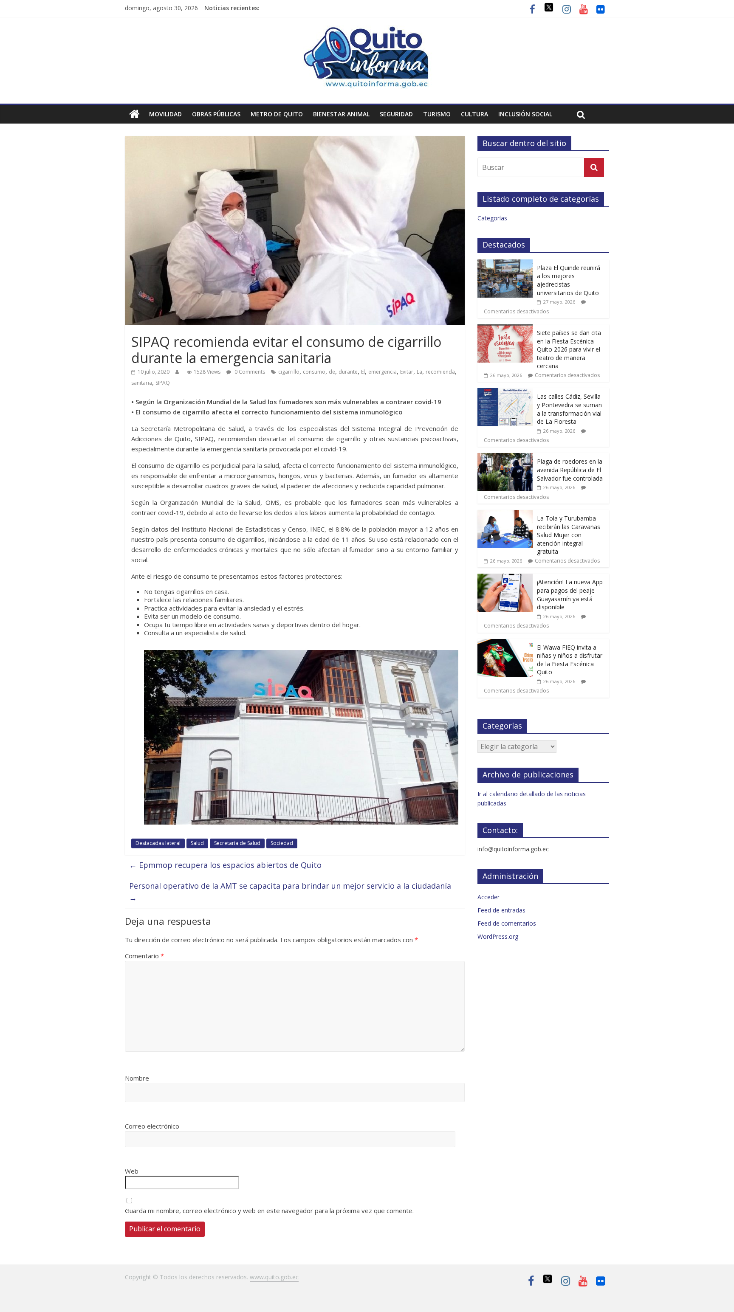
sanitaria (141, 382)
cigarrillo (288, 371)
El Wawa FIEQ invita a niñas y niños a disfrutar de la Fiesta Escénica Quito (569, 659)
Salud (197, 843)
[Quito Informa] (367, 30)
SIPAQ (162, 382)
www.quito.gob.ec (274, 1277)
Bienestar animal (341, 114)
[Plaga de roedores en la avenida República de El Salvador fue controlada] (505, 457)
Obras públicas (216, 114)
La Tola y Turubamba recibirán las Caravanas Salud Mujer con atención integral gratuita (568, 534)
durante (348, 371)
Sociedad (282, 843)
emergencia (382, 371)
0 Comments (249, 371)
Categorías (492, 218)
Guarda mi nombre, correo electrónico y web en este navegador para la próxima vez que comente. (269, 1210)
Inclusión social (525, 114)
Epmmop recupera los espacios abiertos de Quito (225, 865)
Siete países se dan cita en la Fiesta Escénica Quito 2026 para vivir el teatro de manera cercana (569, 349)
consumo (314, 371)
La (419, 371)
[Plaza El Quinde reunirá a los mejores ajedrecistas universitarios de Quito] (505, 264)
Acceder (488, 897)
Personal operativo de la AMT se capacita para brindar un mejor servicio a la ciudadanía (290, 892)
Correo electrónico (152, 1126)
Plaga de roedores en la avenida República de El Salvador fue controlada (570, 469)
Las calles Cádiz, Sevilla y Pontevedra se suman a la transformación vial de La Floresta (569, 408)
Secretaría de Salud (237, 843)
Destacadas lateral (158, 843)
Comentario (144, 956)
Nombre (137, 1078)
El (363, 371)
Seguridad (396, 114)
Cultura (474, 114)
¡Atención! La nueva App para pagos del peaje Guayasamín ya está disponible (570, 594)
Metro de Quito (277, 114)
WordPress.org (497, 936)
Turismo (437, 114)
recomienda (440, 371)
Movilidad (165, 114)
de (332, 371)
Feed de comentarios (506, 923)
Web (131, 1171)
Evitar (406, 371)
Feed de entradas (501, 910)
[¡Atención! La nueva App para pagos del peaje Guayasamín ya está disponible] (505, 578)
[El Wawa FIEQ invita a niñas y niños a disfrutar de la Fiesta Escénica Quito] (505, 643)
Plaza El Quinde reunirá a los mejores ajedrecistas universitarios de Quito (568, 280)
